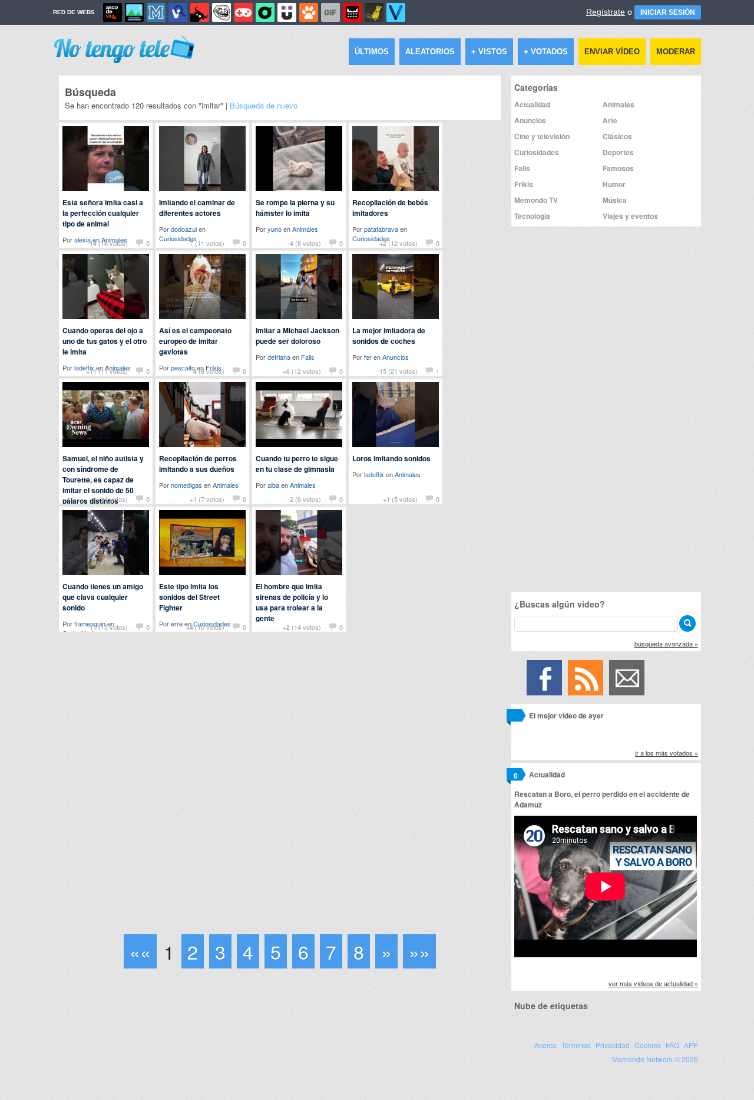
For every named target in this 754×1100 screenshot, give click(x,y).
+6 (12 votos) (302, 371)
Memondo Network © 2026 (655, 1059)
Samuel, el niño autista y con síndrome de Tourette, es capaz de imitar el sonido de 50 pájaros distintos (103, 479)
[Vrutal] (243, 12)
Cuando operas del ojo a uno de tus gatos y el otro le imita (104, 341)
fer (368, 357)
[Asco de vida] (112, 12)
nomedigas (186, 485)
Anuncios (395, 357)
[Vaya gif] (330, 12)
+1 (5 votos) (400, 499)
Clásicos (617, 136)
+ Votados (546, 51)
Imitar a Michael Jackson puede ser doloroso (297, 335)
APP (691, 1045)
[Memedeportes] (156, 12)
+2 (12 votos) (398, 243)
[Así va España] (199, 12)
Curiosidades (536, 152)
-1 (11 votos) (109, 499)
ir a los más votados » (666, 752)
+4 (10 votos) (205, 627)
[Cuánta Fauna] (308, 12)
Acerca (545, 1045)
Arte (610, 120)
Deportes (618, 152)
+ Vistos (489, 51)
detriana (278, 357)
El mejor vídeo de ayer (566, 715)
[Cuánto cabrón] (221, 12)
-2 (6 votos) (304, 499)
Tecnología (532, 216)
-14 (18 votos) (107, 243)
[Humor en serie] (286, 12)
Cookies (647, 1045)
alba (273, 485)
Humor (614, 184)
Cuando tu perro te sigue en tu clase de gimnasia (297, 463)
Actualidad (532, 104)
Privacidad (613, 1045)
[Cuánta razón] (134, 12)
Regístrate (605, 12)
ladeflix (374, 474)
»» (419, 951)
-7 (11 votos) (205, 243)
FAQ (672, 1045)
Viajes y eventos (630, 216)
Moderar (675, 51)
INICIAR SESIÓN (667, 12)
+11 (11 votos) (107, 371)
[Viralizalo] (395, 12)
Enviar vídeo (612, 51)
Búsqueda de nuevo (263, 105)
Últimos (372, 51)
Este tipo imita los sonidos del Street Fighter (189, 597)
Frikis (523, 184)
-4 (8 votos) (304, 243)
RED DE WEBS (74, 12)
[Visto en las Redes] (177, 12)
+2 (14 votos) (302, 627)
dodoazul (184, 229)
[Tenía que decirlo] (352, 12)
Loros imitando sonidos (391, 458)
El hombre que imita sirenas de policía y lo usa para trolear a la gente (292, 602)
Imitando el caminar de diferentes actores (197, 207)
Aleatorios (430, 51)
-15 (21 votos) (397, 371)
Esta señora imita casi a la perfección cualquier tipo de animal (102, 213)
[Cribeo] (265, 12)
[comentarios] (515, 717)
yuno (274, 229)
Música (615, 200)
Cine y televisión (542, 136)
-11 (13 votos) (107, 627)
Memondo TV (536, 200)
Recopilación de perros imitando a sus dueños (198, 463)
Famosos (618, 168)
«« (140, 951)
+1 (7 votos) (207, 499)
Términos (576, 1045)
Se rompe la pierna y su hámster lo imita (295, 207)
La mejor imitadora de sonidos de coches (388, 335)
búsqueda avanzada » (666, 643)
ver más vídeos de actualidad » (653, 983)
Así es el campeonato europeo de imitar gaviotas (195, 341)
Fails (308, 357)
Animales (305, 229)
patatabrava (381, 229)
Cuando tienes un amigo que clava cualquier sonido (102, 597)
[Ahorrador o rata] (374, 12)
